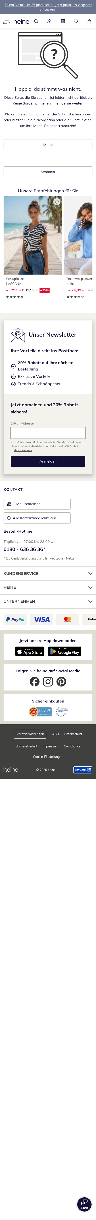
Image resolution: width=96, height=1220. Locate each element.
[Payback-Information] (82, 769)
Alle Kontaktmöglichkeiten (34, 518)
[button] (6, 21)
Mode (48, 144)
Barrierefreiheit (26, 746)
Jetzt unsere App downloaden (48, 640)
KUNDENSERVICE (21, 573)
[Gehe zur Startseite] (21, 21)
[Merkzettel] (76, 21)
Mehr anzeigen (23, 450)
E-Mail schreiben (23, 505)
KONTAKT (13, 489)
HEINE (10, 587)
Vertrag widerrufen (30, 734)
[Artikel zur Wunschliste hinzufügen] (57, 201)
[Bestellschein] (62, 21)
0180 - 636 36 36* (24, 549)
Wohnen (48, 171)
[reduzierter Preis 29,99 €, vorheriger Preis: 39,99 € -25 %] (33, 235)
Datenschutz (73, 734)
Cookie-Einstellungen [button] (48, 757)
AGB (55, 734)
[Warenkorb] (89, 21)
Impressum (50, 746)
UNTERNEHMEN (19, 601)
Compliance (72, 746)
